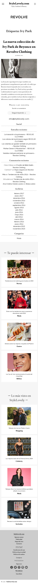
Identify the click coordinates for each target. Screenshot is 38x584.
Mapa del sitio (19, 541)
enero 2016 (19, 224)
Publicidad (19, 539)
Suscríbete (19, 574)
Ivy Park (18, 105)
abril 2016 (19, 217)
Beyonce (13, 105)
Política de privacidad (19, 552)
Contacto (19, 544)
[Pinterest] (19, 567)
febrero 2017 (19, 193)
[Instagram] (22, 567)
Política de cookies (19, 554)
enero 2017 (19, 196)
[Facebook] (11, 567)
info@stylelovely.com (19, 118)
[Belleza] (19, 371)
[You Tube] (26, 567)
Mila (3, 174)
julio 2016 (19, 210)
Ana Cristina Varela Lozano (13, 184)
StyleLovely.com (19, 3)
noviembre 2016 (19, 200)
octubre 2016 (19, 203)
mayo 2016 (19, 215)
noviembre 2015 (19, 229)
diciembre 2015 (19, 226)
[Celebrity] (19, 455)
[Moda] (19, 308)
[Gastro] (19, 340)
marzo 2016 (19, 219)
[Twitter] (15, 567)
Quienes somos (19, 537)
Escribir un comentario (19, 108)
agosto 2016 (19, 207)
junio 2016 (19, 212)
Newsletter (19, 571)
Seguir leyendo (18, 113)
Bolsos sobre (30, 184)
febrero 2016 (19, 222)
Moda (19, 238)
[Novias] (19, 277)
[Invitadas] (19, 518)
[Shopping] (19, 425)
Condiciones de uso (19, 550)
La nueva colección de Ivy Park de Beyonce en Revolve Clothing (19, 47)
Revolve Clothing (25, 105)
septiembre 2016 (19, 205)
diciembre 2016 (19, 198)
